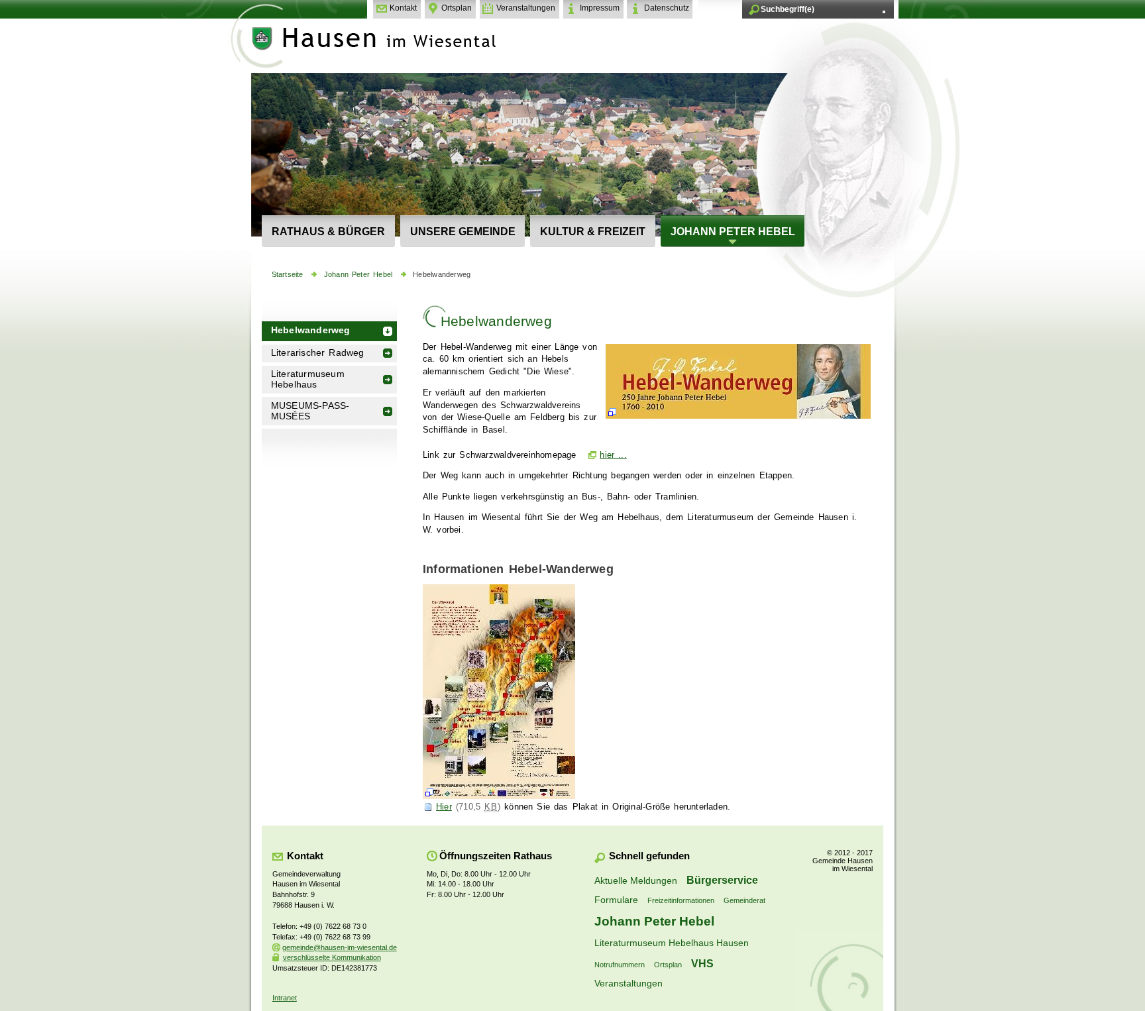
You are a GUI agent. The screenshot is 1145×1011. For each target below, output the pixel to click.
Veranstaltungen (525, 8)
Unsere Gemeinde (463, 231)
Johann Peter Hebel (733, 231)
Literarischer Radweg (317, 353)
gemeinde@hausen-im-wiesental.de (339, 947)
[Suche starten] (884, 12)
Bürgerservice (722, 880)
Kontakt (403, 8)
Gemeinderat (744, 900)
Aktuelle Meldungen (635, 880)
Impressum (600, 8)
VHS (702, 963)
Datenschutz (666, 8)
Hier (444, 807)
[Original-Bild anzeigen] (738, 419)
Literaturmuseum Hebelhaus (308, 379)
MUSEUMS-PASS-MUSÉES (310, 411)
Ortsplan (456, 8)
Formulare (616, 899)
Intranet (284, 998)
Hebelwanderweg (441, 274)
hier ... (613, 455)
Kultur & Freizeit (592, 231)
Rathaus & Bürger (328, 231)
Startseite (287, 274)
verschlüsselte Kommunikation (332, 957)
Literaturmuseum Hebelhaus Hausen (671, 942)
